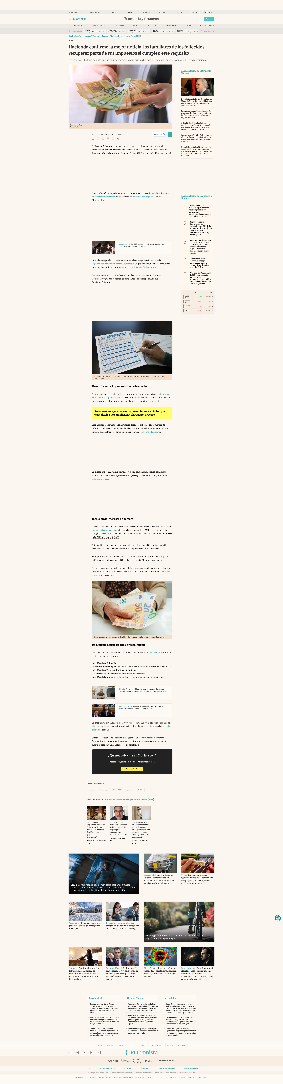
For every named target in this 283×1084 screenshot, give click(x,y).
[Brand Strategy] (138, 1061)
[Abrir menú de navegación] (70, 19)
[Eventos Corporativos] (126, 1061)
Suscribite (127, 1068)
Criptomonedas (172, 26)
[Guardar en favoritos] (170, 134)
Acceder (209, 19)
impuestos (129, 790)
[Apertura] (113, 1061)
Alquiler (146, 12)
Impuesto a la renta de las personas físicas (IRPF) (121, 36)
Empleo (179, 12)
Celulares (110, 1045)
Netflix (194, 12)
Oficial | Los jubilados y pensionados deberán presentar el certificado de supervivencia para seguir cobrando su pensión (195, 126)
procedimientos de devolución (142, 267)
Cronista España (75, 36)
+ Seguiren (160, 135)
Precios (141, 1045)
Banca (189, 26)
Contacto (88, 1068)
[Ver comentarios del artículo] (118, 139)
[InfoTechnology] (166, 1061)
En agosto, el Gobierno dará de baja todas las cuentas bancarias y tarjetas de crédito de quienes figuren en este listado (200, 246)
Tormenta (73, 12)
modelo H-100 (155, 652)
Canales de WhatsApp (107, 1068)
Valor (211, 293)
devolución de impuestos (144, 197)
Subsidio (170, 1045)
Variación (198, 293)
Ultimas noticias (75, 26)
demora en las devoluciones (104, 530)
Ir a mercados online (75, 31)
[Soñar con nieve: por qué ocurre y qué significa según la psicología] (85, 911)
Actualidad (152, 26)
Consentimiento (170, 1072)
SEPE (132, 1045)
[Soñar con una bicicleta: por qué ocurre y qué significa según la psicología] (179, 922)
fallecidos (140, 790)
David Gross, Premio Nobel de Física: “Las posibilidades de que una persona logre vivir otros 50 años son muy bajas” (196, 102)
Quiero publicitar (134, 769)
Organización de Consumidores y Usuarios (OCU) (114, 264)
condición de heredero (102, 479)
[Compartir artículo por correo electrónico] (113, 139)
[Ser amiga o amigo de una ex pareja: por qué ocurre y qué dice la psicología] (122, 911)
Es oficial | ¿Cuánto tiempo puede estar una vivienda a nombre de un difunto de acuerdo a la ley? (200, 263)
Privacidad (158, 1072)
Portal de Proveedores (167, 1068)
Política (136, 26)
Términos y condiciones (144, 1072)
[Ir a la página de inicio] (80, 19)
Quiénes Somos (145, 1068)
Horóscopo (182, 1045)
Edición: (207, 12)
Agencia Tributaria (151, 432)
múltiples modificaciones (103, 197)
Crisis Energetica (155, 1045)
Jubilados (113, 12)
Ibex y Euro (120, 26)
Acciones (162, 12)
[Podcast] (150, 1061)
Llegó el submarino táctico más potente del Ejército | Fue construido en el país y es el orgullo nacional (196, 138)
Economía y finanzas (99, 26)
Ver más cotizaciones (207, 31)
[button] (278, 918)
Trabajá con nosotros (191, 1068)
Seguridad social (93, 12)
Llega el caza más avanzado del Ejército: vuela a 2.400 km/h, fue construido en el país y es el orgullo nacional (196, 114)
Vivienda (129, 12)
